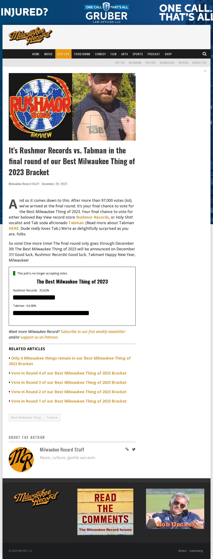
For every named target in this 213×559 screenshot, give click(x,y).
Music (48, 54)
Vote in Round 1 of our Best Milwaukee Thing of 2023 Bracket (69, 401)
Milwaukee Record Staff (24, 183)
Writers (182, 551)
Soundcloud (167, 62)
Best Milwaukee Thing (26, 417)
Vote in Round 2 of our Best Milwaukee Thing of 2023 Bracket (69, 391)
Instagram (135, 62)
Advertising (196, 551)
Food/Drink (82, 54)
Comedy (100, 54)
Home (36, 54)
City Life (63, 54)
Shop (168, 54)
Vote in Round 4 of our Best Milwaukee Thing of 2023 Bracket (69, 373)
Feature (52, 417)
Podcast (154, 54)
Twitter (120, 62)
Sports (138, 54)
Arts (124, 54)
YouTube (150, 62)
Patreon (183, 62)
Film (113, 54)
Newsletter (199, 62)
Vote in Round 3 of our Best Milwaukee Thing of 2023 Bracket (69, 382)
